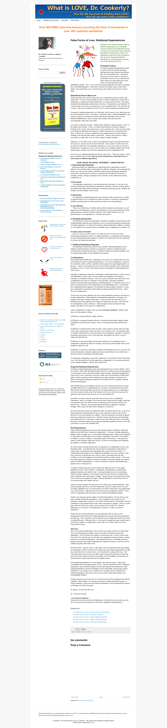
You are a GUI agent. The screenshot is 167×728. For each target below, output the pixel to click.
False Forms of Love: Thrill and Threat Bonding (91, 622)
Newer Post (74, 697)
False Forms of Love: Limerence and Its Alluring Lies (92, 612)
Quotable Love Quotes (47, 330)
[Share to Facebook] (83, 629)
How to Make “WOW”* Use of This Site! (52, 324)
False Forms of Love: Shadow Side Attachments (91, 619)
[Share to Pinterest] (85, 629)
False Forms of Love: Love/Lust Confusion (89, 614)
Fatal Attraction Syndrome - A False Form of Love (57, 225)
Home (38, 20)
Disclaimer (43, 339)
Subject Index (75, 20)
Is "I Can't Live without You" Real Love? (56, 247)
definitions (78, 631)
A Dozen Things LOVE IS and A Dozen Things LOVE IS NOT (52, 171)
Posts (43, 379)
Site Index (43, 342)
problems (88, 631)
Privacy (42, 337)
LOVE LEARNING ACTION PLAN (49, 144)
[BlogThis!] (78, 629)
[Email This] (76, 629)
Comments (44, 382)
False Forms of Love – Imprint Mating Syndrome (91, 617)
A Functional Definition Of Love (50, 175)
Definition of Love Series (51, 20)
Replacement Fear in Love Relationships (56, 269)
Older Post (126, 697)
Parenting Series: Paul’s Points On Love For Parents (51, 211)
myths (83, 631)
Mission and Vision (46, 332)
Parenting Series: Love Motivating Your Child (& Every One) (52, 205)
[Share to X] (80, 629)
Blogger (92, 722)
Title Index (64, 20)
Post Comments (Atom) (86, 700)
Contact (42, 335)
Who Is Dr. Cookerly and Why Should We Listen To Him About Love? (52, 320)
